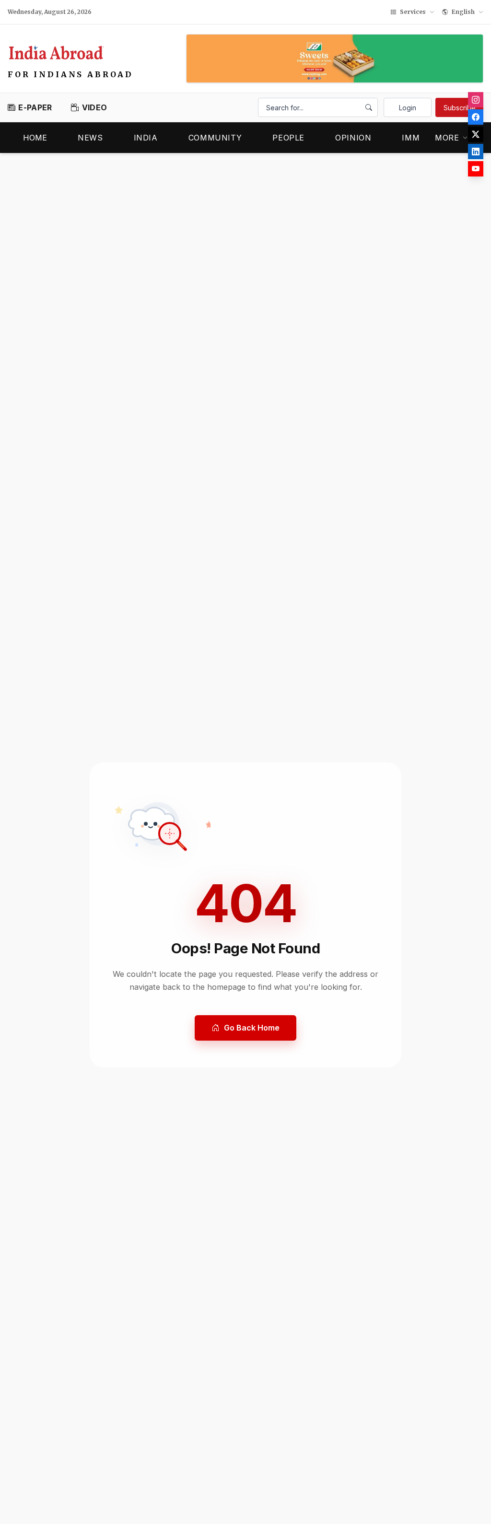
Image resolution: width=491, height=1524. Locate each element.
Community (215, 137)
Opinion (353, 137)
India (146, 137)
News (90, 137)
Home (35, 137)
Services (413, 11)
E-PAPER (35, 107)
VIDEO (94, 107)
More (447, 137)
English (463, 11)
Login (407, 108)
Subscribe (460, 108)
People (288, 137)
